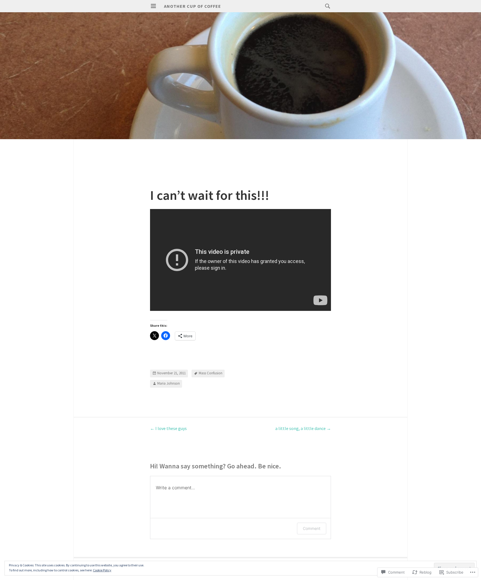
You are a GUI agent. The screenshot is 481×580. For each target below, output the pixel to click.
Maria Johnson (168, 383)
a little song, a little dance (303, 428)
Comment (311, 528)
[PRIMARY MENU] (153, 6)
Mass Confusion (210, 373)
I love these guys (168, 428)
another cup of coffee (192, 6)
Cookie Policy (102, 570)
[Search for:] (326, 6)
